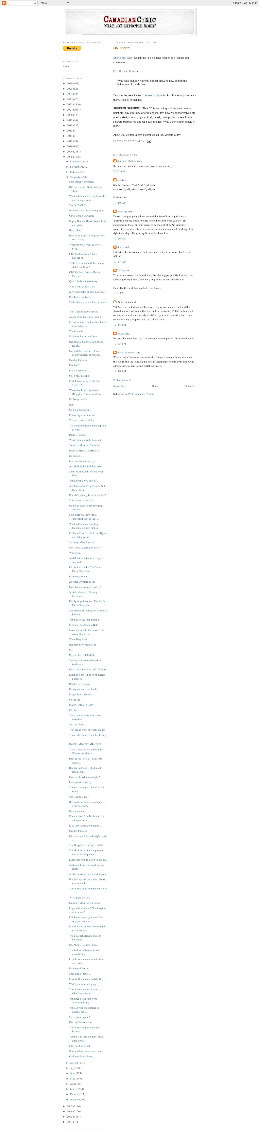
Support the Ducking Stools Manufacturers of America (85, 353)
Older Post (190, 386)
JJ (118, 180)
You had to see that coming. (84, 619)
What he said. (76, 331)
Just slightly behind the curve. (85, 466)
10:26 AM (120, 238)
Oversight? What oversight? (84, 777)
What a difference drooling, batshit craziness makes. (84, 526)
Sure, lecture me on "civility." (85, 587)
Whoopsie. (75, 553)
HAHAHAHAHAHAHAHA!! (84, 450)
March (74, 1089)
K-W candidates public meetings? (87, 292)
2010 (70, 146)
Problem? (74, 365)
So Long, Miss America (82, 542)
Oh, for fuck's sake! (79, 375)
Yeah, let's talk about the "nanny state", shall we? (86, 265)
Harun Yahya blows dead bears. (86, 1051)
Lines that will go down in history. (88, 859)
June (73, 1073)
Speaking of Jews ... (79, 973)
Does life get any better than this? (87, 495)
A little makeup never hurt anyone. (88, 874)
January (74, 1099)
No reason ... (76, 456)
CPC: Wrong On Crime (81, 215)
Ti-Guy (121, 270)
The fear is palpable (153, 95)
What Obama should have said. (86, 440)
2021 (70, 109)
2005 (70, 1116)
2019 (70, 120)
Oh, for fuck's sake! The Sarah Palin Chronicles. (85, 569)
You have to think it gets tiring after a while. (86, 1038)
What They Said (78, 639)
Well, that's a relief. (79, 897)
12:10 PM (119, 371)
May (73, 1078)
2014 (70, 136)
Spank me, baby (123, 57)
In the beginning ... (79, 370)
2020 (70, 115)
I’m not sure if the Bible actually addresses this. (87, 818)
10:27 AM (120, 261)
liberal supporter (126, 352)
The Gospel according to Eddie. (86, 845)
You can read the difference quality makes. (84, 1009)
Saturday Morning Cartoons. (84, 445)
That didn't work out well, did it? (87, 729)
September (76, 177)
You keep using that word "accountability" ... (83, 1000)
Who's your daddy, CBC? (83, 286)
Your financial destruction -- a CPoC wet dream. (85, 991)
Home (155, 386)
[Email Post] (148, 141)
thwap (120, 247)
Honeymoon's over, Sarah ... (84, 689)
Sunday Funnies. (78, 360)
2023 (70, 99)
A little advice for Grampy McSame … (83, 594)
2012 (70, 141)
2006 (70, 1111)
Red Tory (122, 211)
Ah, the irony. (76, 724)
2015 (70, 130)
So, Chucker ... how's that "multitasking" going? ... (84, 516)
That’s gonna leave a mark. (83, 311)
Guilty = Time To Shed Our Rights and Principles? (88, 535)
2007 (70, 1106)
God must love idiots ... (81, 1056)
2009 (70, 151)
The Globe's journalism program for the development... (86, 852)
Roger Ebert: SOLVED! (81, 655)
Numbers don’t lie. (79, 968)
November (76, 166)
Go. (71, 650)
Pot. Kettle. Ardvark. (80, 297)
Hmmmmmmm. (77, 811)
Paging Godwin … (79, 435)
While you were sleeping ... (84, 984)
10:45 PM (119, 343)
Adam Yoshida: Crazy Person (85, 317)
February (75, 1094)
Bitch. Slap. (75, 230)
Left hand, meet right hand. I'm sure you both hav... (86, 919)
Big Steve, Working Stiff (82, 644)
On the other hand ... (80, 410)
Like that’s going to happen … (86, 825)
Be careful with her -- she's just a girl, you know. (86, 804)
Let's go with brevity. (80, 782)
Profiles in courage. (79, 684)
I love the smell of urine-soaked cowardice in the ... (86, 632)
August (74, 1063)
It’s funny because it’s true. (83, 336)
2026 (70, 83)
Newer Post (119, 386)
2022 (70, 104)
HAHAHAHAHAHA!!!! (81, 705)
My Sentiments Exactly (82, 461)
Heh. (71, 404)
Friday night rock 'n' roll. (82, 415)
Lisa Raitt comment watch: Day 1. (87, 979)
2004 (70, 1122)
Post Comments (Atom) (141, 394)
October (75, 172)
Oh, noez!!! (75, 699)
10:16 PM (119, 324)
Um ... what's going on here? (84, 547)
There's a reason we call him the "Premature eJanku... (86, 751)
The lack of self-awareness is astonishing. (84, 952)
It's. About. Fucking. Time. (83, 945)
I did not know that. (80, 1046)
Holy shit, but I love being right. (86, 210)
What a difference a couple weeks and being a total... (87, 198)
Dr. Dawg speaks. (78, 399)
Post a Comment (122, 380)
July (72, 1068)
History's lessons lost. (80, 1022)
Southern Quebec (126, 161)
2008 (70, 157)
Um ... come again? (79, 1017)
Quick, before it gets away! (83, 281)
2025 (70, 88)
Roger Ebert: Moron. (80, 694)
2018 (70, 125)
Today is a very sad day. (82, 420)
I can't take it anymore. (81, 181)
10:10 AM (120, 203)
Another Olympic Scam (82, 581)
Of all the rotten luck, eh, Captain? (88, 669)
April (73, 1084)
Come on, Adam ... (79, 576)
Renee (120, 333)
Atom (66, 66)
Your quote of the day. (81, 500)
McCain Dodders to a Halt (83, 625)
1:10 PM (119, 293)
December (76, 161)
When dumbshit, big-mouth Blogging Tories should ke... (86, 392)
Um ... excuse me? (79, 796)
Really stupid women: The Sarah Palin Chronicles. (87, 603)
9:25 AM (119, 171)
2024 (70, 94)
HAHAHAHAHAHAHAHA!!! (85, 744)
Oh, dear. (74, 710)
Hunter (133, 71)
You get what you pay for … (84, 480)
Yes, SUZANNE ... (79, 205)
